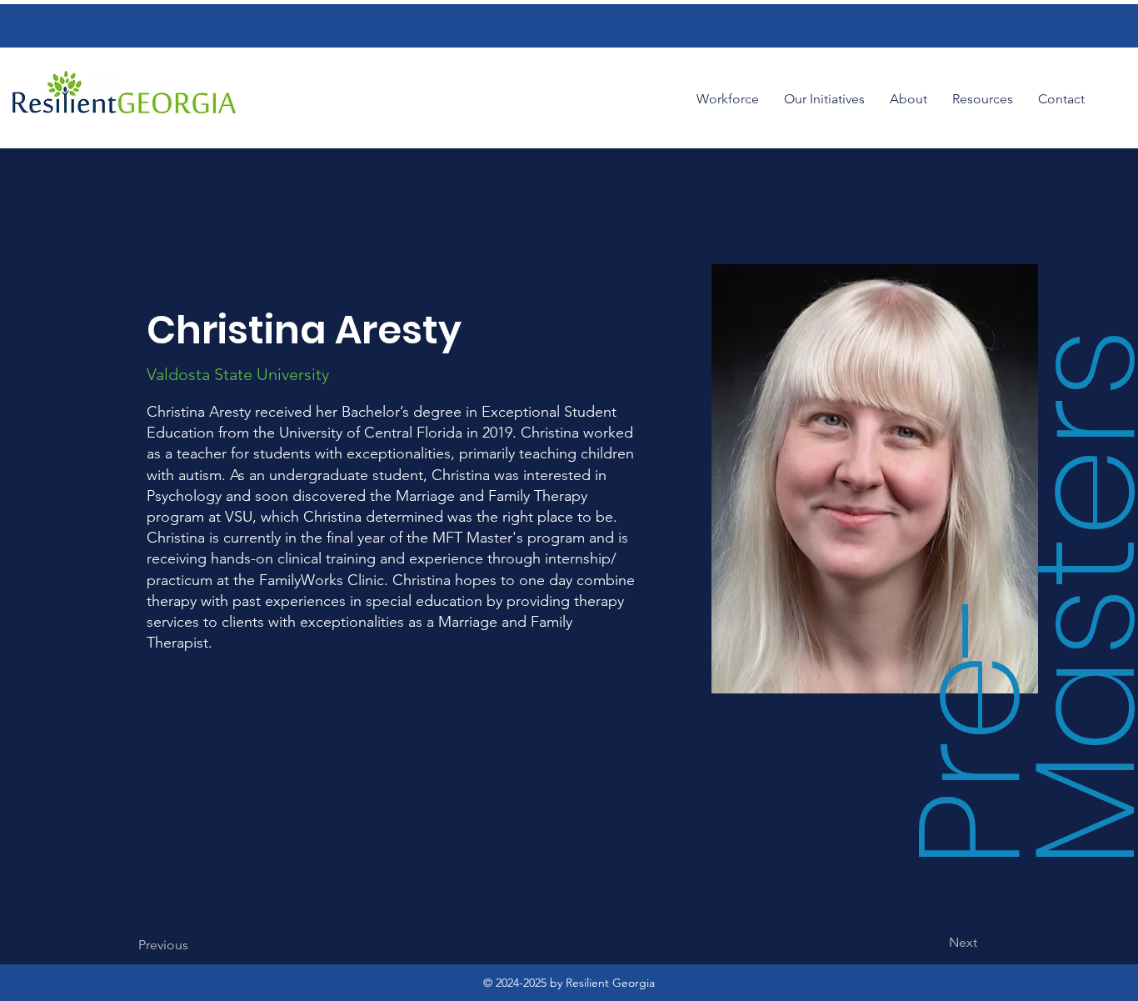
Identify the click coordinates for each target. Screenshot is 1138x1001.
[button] (824, 99)
